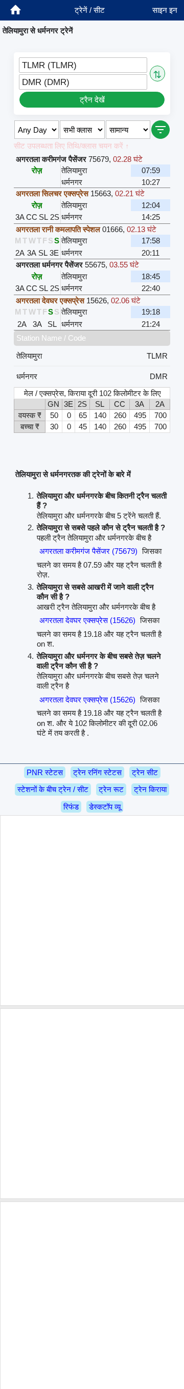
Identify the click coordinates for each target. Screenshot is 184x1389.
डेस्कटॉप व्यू (105, 806)
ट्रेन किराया (150, 789)
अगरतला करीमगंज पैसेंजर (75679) (88, 551)
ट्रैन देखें (92, 99)
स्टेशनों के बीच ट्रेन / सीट (52, 789)
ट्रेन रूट (111, 789)
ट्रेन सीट (145, 772)
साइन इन (164, 10)
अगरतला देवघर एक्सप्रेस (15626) (87, 620)
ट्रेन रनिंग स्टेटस (97, 772)
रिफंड (71, 806)
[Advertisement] (92, 910)
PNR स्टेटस (45, 772)
